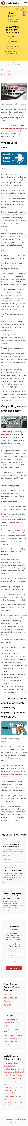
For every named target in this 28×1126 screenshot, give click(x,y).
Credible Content (12, 3)
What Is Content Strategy (13, 1075)
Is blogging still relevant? (12, 870)
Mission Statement (10, 998)
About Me (7, 994)
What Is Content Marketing (13, 1078)
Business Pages (8, 63)
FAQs (5, 1026)
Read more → (7, 859)
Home (3, 63)
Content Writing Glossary (13, 1035)
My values (7, 1004)
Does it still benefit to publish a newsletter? (11, 845)
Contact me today (17, 817)
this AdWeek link (17, 335)
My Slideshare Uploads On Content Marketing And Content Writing (13, 1090)
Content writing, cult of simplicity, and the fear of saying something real (12, 896)
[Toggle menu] (25, 3)
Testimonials (8, 1001)
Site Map (7, 1045)
